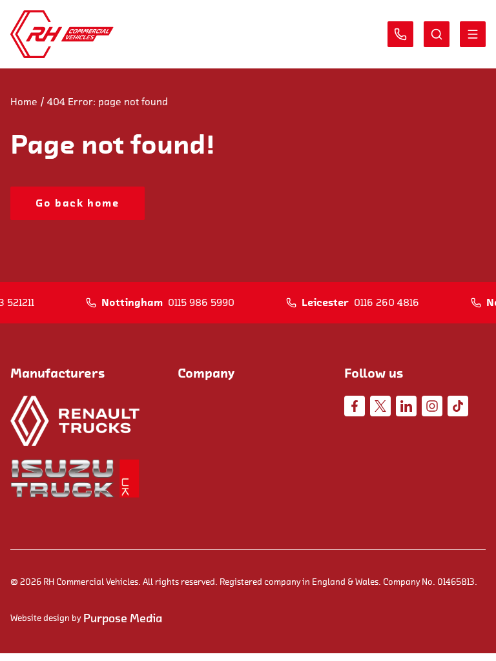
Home (23, 102)
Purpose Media (122, 618)
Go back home (77, 203)
